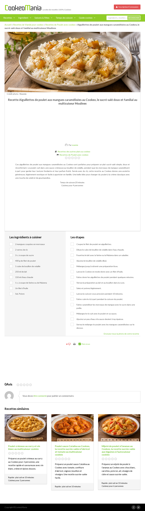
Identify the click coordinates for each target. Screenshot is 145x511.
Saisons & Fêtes (42, 17)
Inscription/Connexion (128, 7)
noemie (75, 145)
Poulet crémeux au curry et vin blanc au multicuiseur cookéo (24, 451)
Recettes (7, 17)
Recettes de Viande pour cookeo (28, 24)
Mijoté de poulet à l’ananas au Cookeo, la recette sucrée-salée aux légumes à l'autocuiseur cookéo (118, 454)
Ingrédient (23, 17)
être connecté (40, 400)
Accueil (8, 24)
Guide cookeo (85, 17)
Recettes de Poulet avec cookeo (60, 24)
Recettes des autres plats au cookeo (74, 151)
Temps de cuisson (64, 17)
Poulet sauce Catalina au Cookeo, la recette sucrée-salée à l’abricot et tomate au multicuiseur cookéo (72, 454)
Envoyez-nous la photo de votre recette (121, 336)
